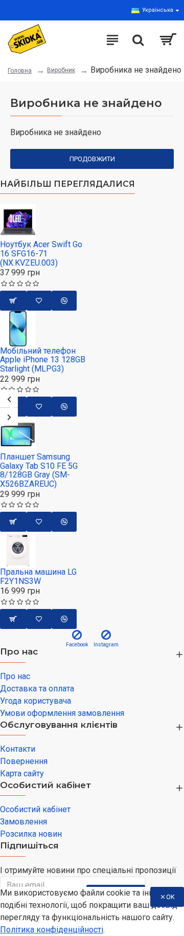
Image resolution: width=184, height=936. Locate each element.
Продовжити (92, 159)
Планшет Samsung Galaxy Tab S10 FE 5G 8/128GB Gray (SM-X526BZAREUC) (39, 470)
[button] (9, 399)
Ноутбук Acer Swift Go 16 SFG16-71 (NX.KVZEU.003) (41, 253)
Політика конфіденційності (51, 929)
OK (170, 897)
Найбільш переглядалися (67, 184)
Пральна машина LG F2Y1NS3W (38, 576)
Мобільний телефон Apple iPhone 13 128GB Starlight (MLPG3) (42, 360)
